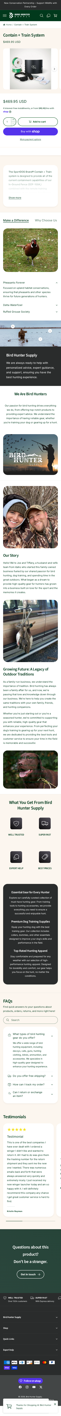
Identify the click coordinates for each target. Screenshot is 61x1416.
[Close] (55, 1404)
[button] (4, 15)
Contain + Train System (25, 24)
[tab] (17, 220)
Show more (15, 197)
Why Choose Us (46, 220)
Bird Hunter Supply (34, 1397)
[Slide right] (54, 68)
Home (9, 24)
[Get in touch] (48, 15)
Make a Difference (16, 220)
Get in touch (28, 1274)
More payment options (30, 139)
